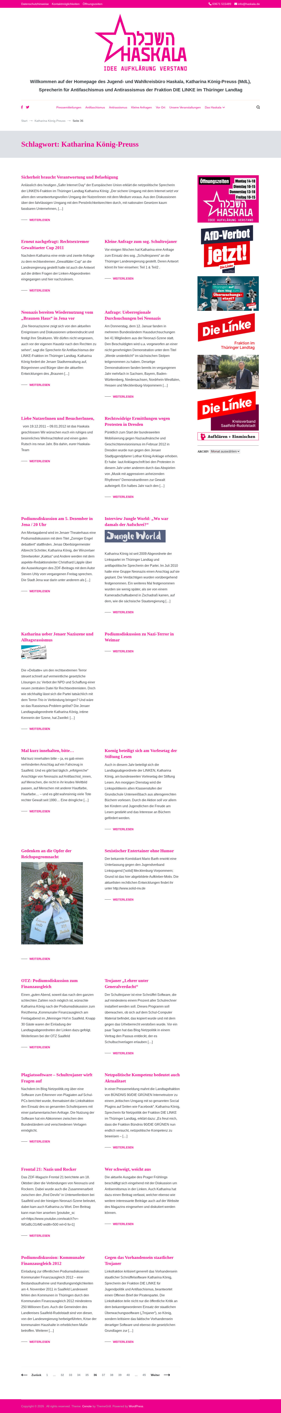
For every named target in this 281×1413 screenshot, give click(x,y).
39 (121, 1375)
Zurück (36, 1375)
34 (79, 1375)
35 (88, 1375)
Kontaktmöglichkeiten (66, 4)
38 (112, 1375)
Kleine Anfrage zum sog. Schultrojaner (141, 241)
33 (71, 1375)
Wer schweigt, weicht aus (128, 1169)
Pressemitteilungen (68, 107)
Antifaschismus (95, 107)
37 (104, 1375)
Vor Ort (160, 107)
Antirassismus (118, 107)
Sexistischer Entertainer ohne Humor (139, 850)
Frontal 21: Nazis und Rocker (48, 1169)
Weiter (155, 1375)
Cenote (87, 1406)
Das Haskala (213, 107)
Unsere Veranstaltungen (185, 107)
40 (129, 1375)
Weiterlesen (39, 220)
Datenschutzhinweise (35, 4)
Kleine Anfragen (141, 107)
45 (145, 1375)
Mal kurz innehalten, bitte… (47, 750)
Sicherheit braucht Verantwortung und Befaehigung (69, 177)
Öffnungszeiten (92, 4)
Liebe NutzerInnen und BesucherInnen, (57, 418)
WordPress (136, 1406)
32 (63, 1375)
